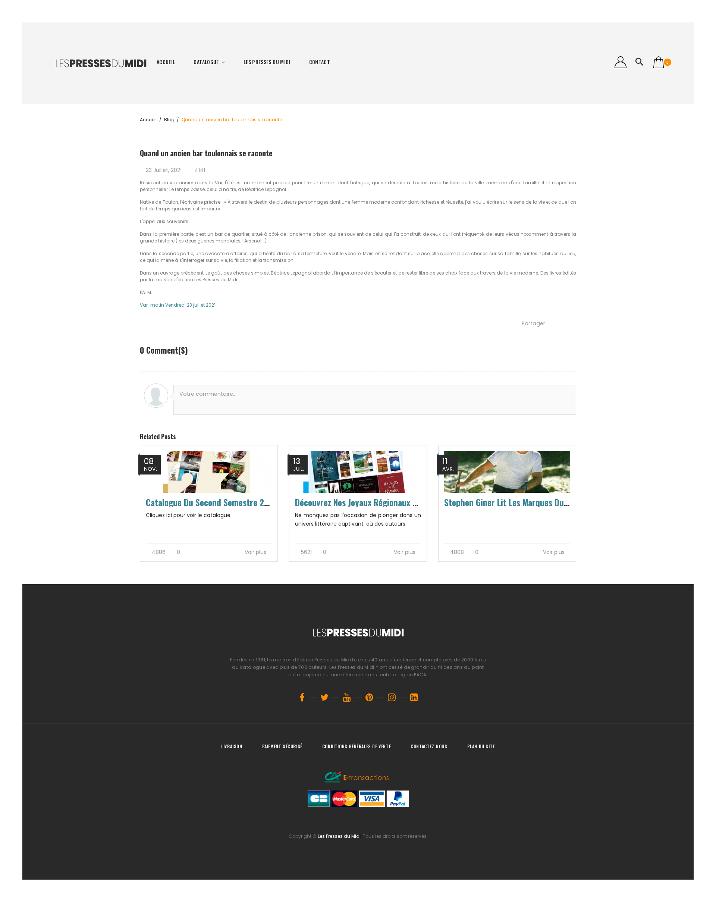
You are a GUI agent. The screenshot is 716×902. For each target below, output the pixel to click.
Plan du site (481, 746)
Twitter (324, 697)
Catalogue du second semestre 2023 (211, 502)
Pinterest (369, 697)
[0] (659, 62)
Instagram (391, 697)
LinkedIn (413, 697)
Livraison (231, 746)
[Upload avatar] (156, 395)
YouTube (346, 697)
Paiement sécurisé (282, 746)
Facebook (302, 697)
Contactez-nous (429, 746)
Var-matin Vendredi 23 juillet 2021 (178, 305)
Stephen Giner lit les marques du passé (515, 502)
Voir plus (256, 552)
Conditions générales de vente (356, 746)
